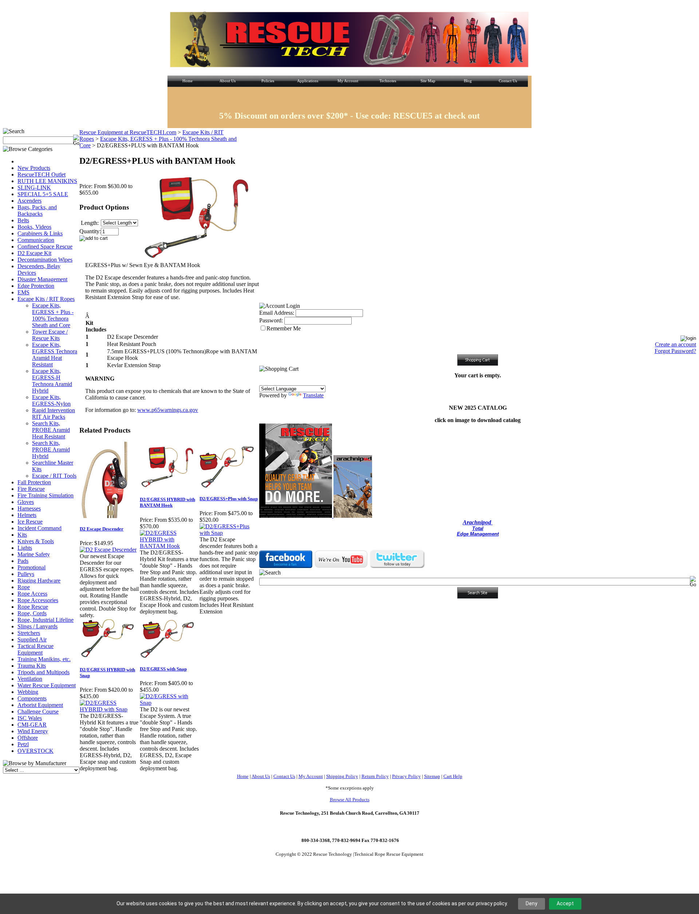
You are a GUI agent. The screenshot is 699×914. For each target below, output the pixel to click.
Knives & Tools (35, 541)
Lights (24, 548)
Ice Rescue (30, 521)
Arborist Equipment (40, 705)
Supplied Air (32, 639)
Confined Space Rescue (44, 246)
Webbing (27, 692)
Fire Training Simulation (45, 495)
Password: (271, 320)
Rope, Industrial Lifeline (45, 620)
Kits (22, 535)
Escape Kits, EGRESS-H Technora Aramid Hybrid (52, 381)
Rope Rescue (32, 607)
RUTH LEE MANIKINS (47, 181)
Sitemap (432, 776)
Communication (35, 240)
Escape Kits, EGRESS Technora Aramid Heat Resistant (54, 354)
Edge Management (478, 534)
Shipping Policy (342, 776)
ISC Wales (29, 718)
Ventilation (29, 679)
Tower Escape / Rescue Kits (50, 335)
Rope (23, 587)
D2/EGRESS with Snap (163, 669)
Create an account (675, 344)
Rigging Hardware (38, 580)
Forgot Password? (675, 351)
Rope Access (32, 594)
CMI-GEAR (32, 725)
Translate (313, 395)
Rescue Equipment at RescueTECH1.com (127, 132)
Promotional (31, 567)
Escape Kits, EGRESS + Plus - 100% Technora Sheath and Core (53, 315)
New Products (33, 168)
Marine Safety (33, 554)
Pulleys (25, 574)
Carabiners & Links (40, 233)
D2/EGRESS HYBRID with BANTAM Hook (167, 502)
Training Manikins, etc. (44, 659)
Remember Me (283, 328)
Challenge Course (38, 711)
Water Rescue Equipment (46, 685)
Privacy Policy (406, 776)
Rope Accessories (37, 600)
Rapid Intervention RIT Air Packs (53, 413)
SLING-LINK (34, 187)
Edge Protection (35, 286)
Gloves (25, 502)
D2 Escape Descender (101, 529)
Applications (307, 81)
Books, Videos (34, 227)
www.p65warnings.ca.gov (167, 410)
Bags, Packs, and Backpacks (37, 210)
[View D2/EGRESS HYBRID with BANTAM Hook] (169, 546)
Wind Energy (32, 731)
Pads (22, 561)
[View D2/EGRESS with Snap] (169, 703)
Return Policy (375, 776)
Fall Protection (34, 482)
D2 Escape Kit (34, 253)
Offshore (27, 738)
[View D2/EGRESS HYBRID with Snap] (109, 709)
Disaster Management (42, 279)
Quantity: (90, 231)
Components (32, 698)
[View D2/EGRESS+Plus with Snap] (229, 533)
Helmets (26, 515)
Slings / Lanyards (37, 626)
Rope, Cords (32, 613)
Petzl (23, 744)
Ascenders (29, 201)
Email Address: (276, 313)
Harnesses (29, 508)
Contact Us (508, 81)
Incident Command (39, 528)
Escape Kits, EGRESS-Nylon (51, 400)
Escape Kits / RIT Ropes (46, 299)
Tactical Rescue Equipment (35, 649)
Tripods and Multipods (43, 672)
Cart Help (452, 776)
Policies (267, 81)
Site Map (427, 81)
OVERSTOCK (35, 751)
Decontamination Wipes (44, 260)
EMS (23, 292)
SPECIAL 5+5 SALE (42, 194)
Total (477, 528)
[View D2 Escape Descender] (108, 550)
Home (187, 81)
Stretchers (28, 633)
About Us (228, 81)
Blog (468, 81)
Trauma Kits (31, 666)
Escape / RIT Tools (54, 476)
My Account (311, 776)
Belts (23, 220)
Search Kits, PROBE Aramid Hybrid (51, 449)
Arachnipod (478, 522)
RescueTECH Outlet (41, 174)
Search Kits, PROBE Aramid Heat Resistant (51, 430)
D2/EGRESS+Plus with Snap (229, 498)
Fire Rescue (31, 489)
